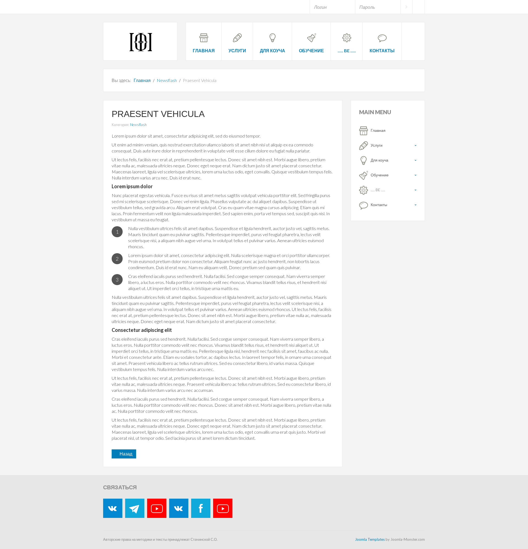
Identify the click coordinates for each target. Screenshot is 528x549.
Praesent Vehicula (158, 114)
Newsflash (138, 124)
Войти (406, 7)
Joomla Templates (370, 539)
